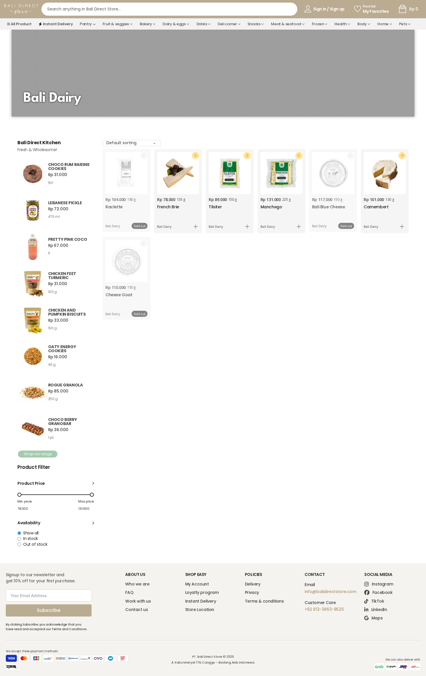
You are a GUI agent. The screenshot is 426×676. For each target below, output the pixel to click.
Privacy (252, 592)
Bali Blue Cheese (328, 207)
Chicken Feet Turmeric (62, 276)
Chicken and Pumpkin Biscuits (67, 312)
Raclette (114, 207)
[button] (55, 483)
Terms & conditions (264, 601)
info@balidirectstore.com (330, 591)
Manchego (271, 207)
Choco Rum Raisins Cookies (69, 166)
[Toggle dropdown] (94, 24)
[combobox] (169, 9)
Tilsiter (215, 207)
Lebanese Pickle (65, 203)
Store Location (199, 609)
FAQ (129, 592)
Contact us (136, 609)
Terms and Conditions (69, 629)
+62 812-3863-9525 (324, 609)
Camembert (376, 207)
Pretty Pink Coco (67, 239)
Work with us (138, 601)
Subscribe (48, 610)
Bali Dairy (112, 225)
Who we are (137, 584)
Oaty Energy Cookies (62, 349)
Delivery (253, 584)
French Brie (168, 207)
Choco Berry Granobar (62, 421)
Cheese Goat (118, 295)
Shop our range (38, 453)
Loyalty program (202, 592)
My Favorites (376, 11)
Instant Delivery (200, 601)
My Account (197, 584)
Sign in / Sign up (329, 9)
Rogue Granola (65, 385)
